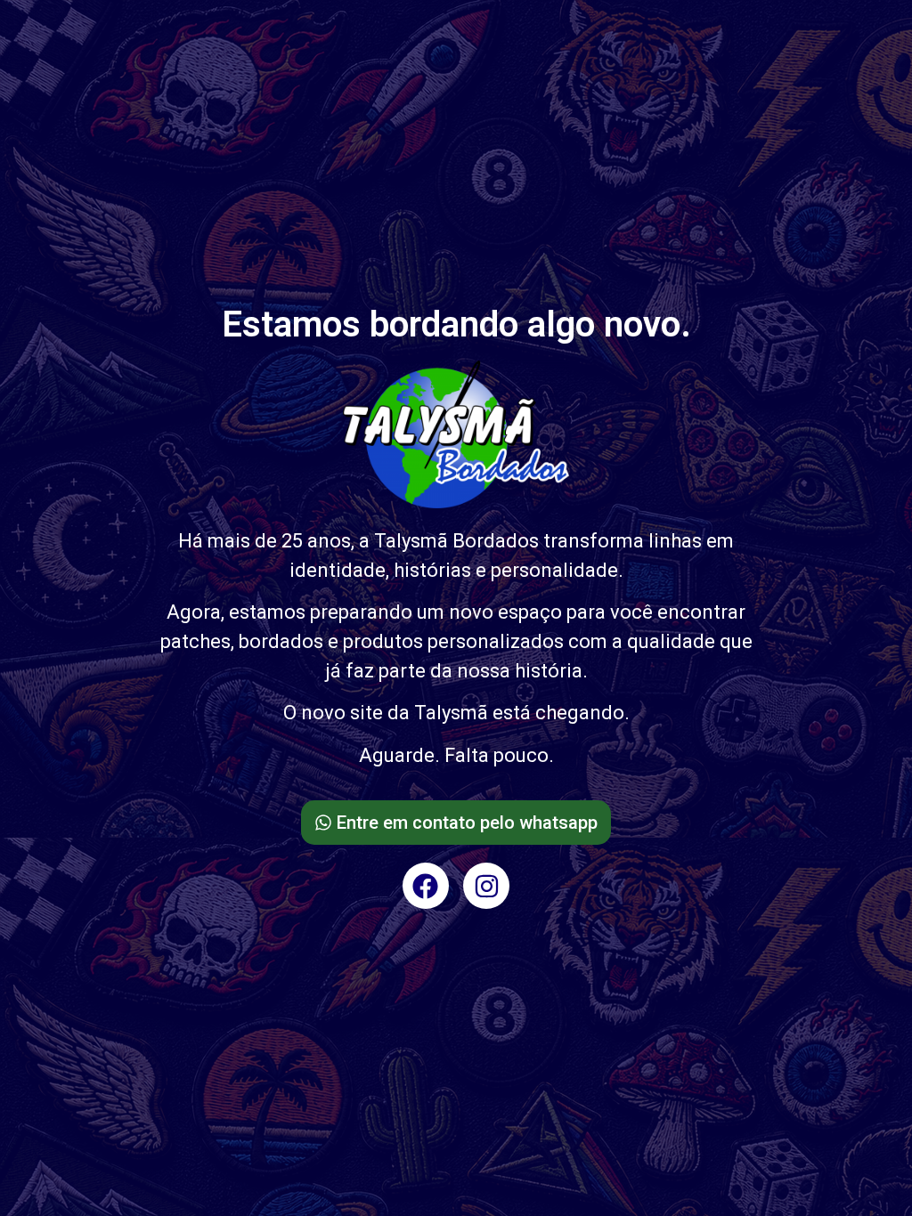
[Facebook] (426, 886)
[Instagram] (486, 886)
